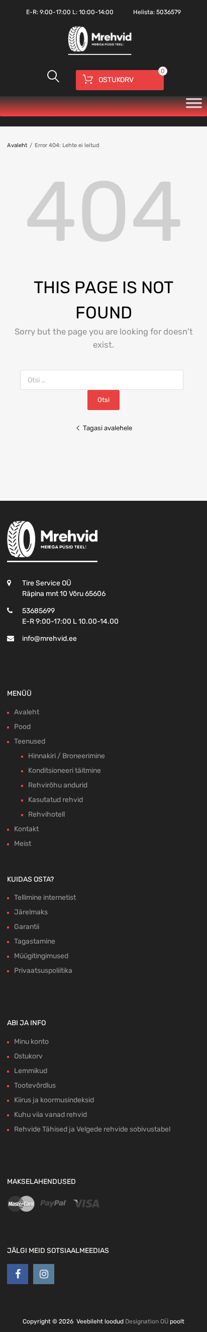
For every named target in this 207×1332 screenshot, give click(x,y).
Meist (22, 843)
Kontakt (26, 829)
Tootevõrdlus (35, 1085)
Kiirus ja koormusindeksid (54, 1100)
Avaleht (17, 145)
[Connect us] (17, 1274)
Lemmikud (30, 1071)
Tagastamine (34, 941)
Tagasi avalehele (107, 428)
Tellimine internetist (45, 897)
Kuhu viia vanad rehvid (50, 1114)
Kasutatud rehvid (55, 799)
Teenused (29, 741)
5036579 (168, 12)
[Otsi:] (103, 380)
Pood (22, 726)
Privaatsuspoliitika (43, 970)
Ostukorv (28, 1056)
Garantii (26, 926)
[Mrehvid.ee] (98, 53)
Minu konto (31, 1041)
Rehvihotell (46, 814)
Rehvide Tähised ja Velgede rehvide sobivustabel (92, 1129)
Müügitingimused (41, 956)
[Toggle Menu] (194, 106)
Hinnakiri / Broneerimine (66, 756)
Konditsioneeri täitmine (64, 770)
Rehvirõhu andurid (57, 785)
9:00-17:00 (55, 12)
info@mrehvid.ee (49, 638)
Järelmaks (31, 912)
